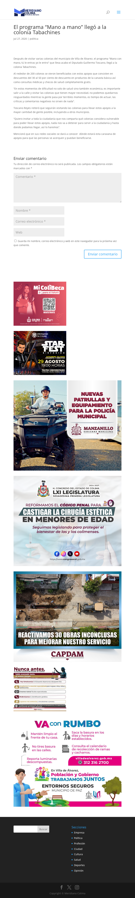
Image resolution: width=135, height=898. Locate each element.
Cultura (78, 854)
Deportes (79, 865)
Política (78, 838)
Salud (77, 859)
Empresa (79, 832)
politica (34, 38)
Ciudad (78, 849)
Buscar (43, 829)
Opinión (78, 870)
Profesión (79, 843)
